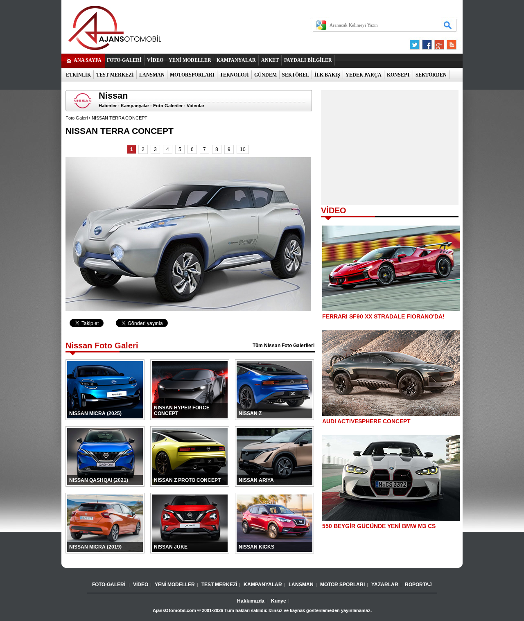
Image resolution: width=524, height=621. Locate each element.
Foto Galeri (77, 117)
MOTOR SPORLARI (342, 584)
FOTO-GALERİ (124, 60)
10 (243, 149)
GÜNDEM (265, 75)
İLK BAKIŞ (327, 75)
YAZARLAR (384, 584)
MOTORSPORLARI (192, 75)
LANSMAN (152, 75)
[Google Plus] (438, 42)
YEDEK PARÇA (364, 75)
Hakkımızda (250, 601)
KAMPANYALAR (236, 60)
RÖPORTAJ (418, 584)
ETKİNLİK (78, 75)
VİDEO (155, 60)
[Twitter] (415, 42)
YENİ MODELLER (190, 60)
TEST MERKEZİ (115, 75)
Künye (278, 601)
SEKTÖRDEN (431, 75)
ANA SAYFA (88, 60)
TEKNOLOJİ (234, 75)
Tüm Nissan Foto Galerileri (283, 345)
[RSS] (449, 42)
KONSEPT (398, 75)
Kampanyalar (135, 105)
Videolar (195, 105)
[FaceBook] (426, 42)
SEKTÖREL (295, 75)
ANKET (270, 60)
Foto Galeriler (168, 105)
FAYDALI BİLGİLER (308, 60)
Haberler (108, 105)
